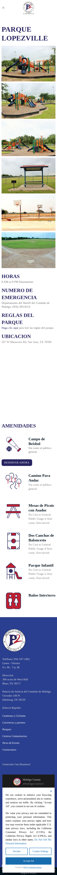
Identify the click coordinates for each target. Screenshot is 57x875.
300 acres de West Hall (15, 679)
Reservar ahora (16, 462)
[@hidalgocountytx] (17, 782)
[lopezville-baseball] (28, 250)
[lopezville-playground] (28, 138)
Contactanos (9, 749)
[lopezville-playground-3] (28, 64)
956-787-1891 (22, 659)
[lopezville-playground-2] (28, 101)
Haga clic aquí (10, 327)
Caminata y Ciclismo (14, 715)
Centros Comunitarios (14, 736)
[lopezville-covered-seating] (28, 175)
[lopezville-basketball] (28, 213)
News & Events (10, 742)
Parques (6, 729)
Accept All (28, 861)
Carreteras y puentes (13, 722)
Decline (17, 851)
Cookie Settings (40, 851)
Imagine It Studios (28, 873)
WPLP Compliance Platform (32, 867)
